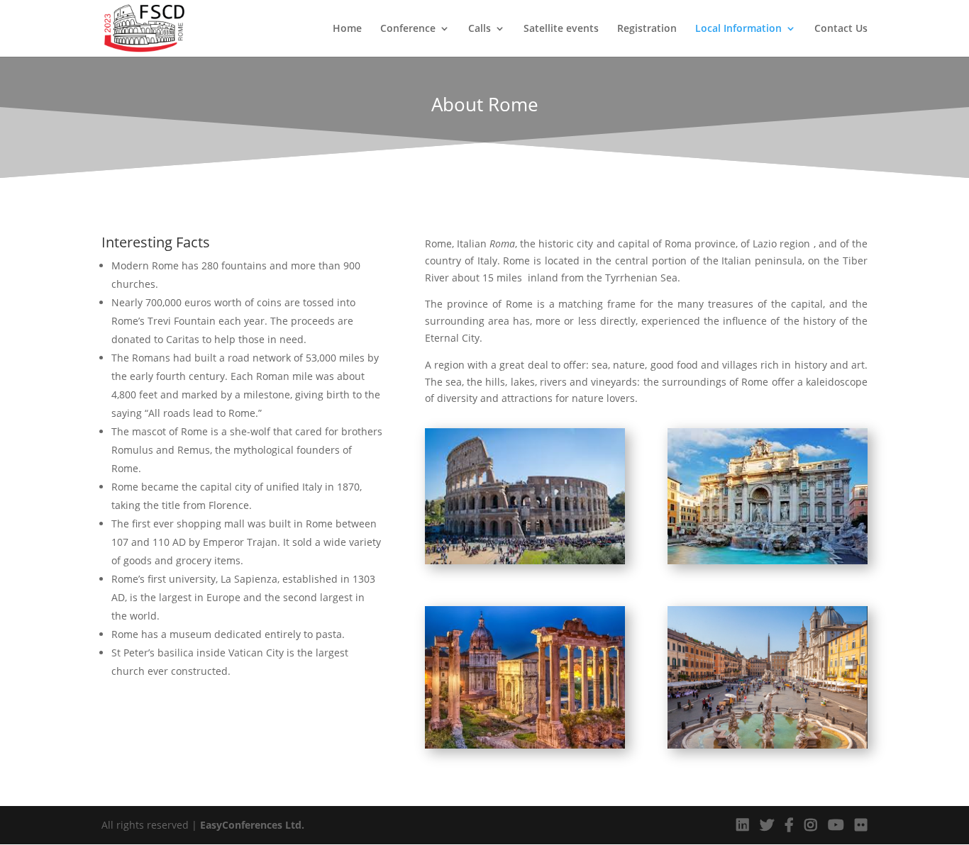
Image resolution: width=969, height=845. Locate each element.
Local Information (738, 29)
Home (347, 29)
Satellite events (561, 29)
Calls (479, 29)
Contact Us (841, 29)
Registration (647, 29)
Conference (408, 29)
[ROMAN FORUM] (525, 560)
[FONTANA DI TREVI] (768, 560)
